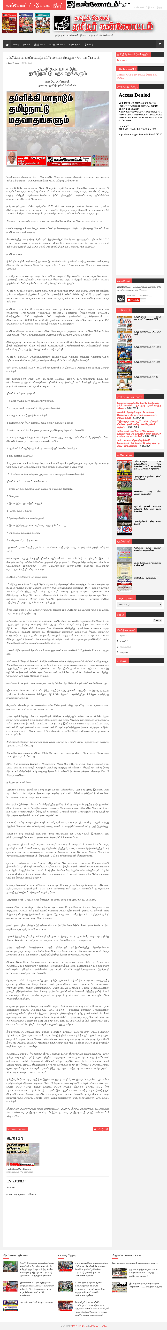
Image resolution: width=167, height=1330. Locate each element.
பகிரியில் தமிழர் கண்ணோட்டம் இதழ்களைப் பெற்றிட (137, 76)
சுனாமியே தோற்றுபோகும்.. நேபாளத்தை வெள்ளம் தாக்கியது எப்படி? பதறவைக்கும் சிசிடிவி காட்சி (137, 414)
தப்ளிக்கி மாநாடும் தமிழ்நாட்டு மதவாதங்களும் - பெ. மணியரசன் (20, 1170)
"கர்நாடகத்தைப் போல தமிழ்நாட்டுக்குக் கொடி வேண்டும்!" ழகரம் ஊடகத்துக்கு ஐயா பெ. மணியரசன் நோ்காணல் (147, 465)
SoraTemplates (80, 1325)
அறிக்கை (123, 635)
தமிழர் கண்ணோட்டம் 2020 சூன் (147, 362)
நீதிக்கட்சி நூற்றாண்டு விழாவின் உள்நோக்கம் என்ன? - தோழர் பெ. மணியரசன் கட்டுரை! (143, 1272)
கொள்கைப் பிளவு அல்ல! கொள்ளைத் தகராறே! (147, 492)
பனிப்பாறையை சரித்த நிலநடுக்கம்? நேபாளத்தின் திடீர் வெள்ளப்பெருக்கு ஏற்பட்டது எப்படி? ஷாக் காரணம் (138, 442)
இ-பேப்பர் (89, 44)
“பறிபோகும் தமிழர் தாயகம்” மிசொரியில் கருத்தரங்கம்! (147, 549)
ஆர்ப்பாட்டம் (124, 641)
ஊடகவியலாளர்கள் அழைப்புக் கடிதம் (36, 1302)
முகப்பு (16, 44)
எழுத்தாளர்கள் (56, 44)
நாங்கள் (26, 44)
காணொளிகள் (125, 646)
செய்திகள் (124, 652)
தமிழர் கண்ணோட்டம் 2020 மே (146, 377)
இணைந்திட (123, 59)
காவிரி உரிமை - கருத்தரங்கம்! (145, 578)
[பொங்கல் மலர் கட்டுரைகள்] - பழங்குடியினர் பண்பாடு (135, 1262)
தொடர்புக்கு (75, 44)
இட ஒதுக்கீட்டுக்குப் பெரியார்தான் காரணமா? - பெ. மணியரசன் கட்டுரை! (145, 1285)
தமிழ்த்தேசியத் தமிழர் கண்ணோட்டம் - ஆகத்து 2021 (147, 318)
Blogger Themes (98, 1325)
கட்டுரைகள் (12, 1129)
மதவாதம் (22, 1129)
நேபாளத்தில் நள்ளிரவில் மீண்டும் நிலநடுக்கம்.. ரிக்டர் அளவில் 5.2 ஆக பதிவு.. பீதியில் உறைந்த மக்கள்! (139, 405)
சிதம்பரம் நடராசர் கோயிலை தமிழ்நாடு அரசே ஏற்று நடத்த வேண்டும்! (147, 508)
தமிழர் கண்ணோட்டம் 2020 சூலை (147, 347)
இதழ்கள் (38, 44)
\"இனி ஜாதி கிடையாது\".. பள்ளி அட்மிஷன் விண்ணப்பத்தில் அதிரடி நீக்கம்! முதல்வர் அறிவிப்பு (137, 424)
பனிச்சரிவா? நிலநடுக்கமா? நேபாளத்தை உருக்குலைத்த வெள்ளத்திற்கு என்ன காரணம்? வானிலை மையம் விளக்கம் (139, 433)
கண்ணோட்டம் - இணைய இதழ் (34, 4)
